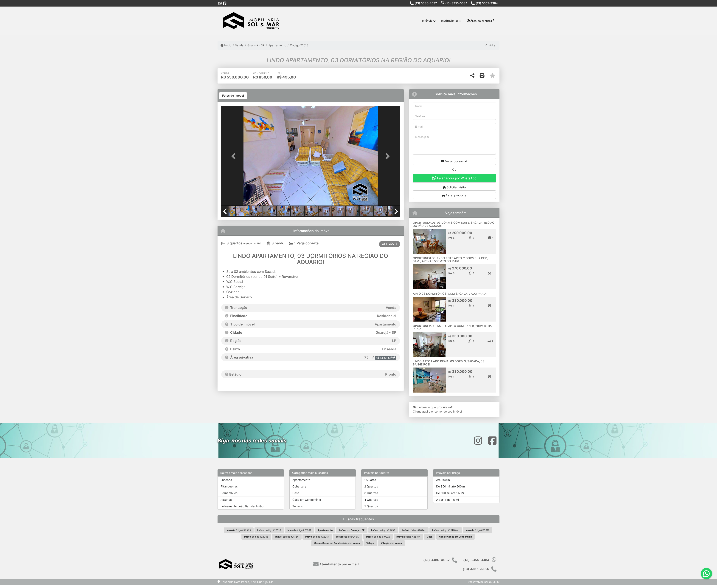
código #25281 (299, 530)
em (352, 530)
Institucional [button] (449, 20)
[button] (234, 156)
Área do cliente (480, 21)
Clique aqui (420, 411)
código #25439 (383, 530)
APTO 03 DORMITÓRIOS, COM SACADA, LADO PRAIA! (450, 293)
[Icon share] (220, 3)
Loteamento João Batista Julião (242, 506)
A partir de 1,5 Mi (447, 499)
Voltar (492, 45)
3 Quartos (371, 493)
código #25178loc (445, 530)
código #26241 (414, 530)
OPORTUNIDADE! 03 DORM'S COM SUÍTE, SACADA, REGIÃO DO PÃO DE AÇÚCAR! (453, 224)
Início (227, 45)
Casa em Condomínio (306, 499)
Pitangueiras (229, 486)
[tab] (233, 95)
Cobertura (299, 486)
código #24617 (347, 536)
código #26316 (478, 530)
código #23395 (256, 536)
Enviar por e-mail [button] (456, 161)
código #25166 (287, 536)
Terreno (297, 506)
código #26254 (317, 536)
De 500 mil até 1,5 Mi (450, 493)
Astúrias (226, 499)
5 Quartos (371, 506)
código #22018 (269, 530)
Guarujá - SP (255, 45)
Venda (239, 45)
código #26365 (239, 530)
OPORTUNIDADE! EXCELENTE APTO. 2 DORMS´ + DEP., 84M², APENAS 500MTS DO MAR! (450, 259)
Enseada (226, 480)
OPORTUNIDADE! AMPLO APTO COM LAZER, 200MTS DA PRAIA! (452, 327)
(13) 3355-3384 (456, 3)
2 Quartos (371, 486)
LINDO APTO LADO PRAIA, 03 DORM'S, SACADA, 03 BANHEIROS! (448, 362)
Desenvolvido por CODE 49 (483, 581)
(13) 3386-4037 (426, 3)
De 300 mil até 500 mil (451, 486)
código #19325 (378, 536)
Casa (295, 493)
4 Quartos (371, 499)
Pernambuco (229, 493)
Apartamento (277, 45)
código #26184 (408, 536)
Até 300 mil (443, 480)
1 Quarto (370, 480)
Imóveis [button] (427, 20)
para (337, 543)
